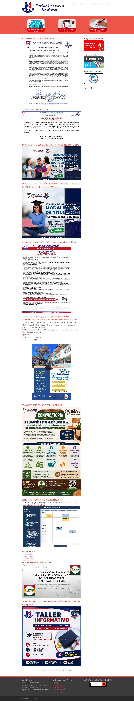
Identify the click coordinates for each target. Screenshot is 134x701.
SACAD (56, 684)
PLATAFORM (108, 4)
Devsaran (35, 698)
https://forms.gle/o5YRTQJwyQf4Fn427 (54, 317)
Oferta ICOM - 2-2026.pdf (28, 558)
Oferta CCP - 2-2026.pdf (28, 554)
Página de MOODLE (59, 685)
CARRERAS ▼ (80, 4)
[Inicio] (43, 13)
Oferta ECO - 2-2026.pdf (28, 556)
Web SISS (56, 682)
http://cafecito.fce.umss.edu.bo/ (33, 505)
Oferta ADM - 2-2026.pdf (28, 553)
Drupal (61, 692)
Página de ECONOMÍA (59, 689)
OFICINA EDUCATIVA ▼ (91, 4)
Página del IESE (58, 687)
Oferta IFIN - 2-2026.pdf (28, 560)
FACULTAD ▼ (72, 4)
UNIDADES (101, 4)
